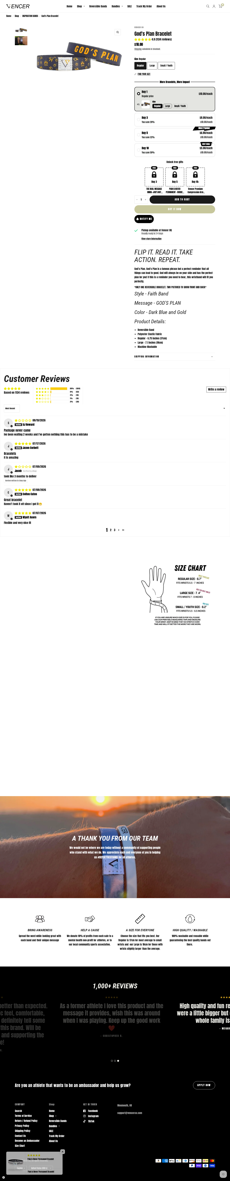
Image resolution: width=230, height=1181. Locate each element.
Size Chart (20, 1146)
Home (69, 6)
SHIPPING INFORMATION (146, 356)
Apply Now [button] (204, 1085)
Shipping (138, 49)
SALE (129, 6)
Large (152, 65)
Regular (140, 65)
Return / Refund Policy (26, 1121)
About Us (161, 6)
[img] (23, 420)
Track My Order (144, 6)
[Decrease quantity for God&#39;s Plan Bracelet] (137, 200)
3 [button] (114, 530)
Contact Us (20, 1136)
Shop (79, 6)
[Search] (208, 6)
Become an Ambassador (27, 1141)
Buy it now (174, 209)
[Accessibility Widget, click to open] (4, 1177)
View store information (151, 239)
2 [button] (110, 530)
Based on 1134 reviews (16, 392)
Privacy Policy (22, 1126)
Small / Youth (166, 65)
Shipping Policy (22, 1131)
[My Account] (214, 6)
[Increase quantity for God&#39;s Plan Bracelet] (145, 200)
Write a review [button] (216, 389)
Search (18, 1111)
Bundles (116, 6)
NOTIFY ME (146, 218)
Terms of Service (23, 1116)
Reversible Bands (98, 6)
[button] (143, 39)
